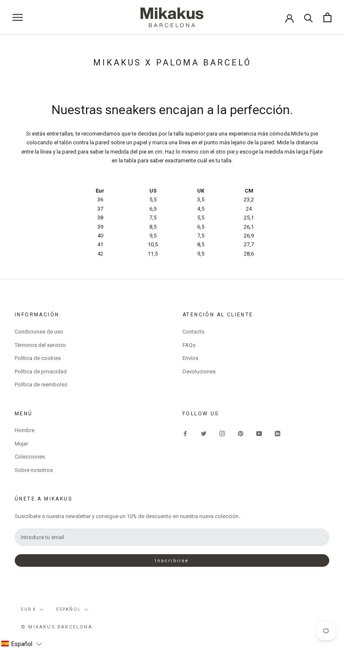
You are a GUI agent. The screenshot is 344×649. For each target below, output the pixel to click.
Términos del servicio (40, 345)
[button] (21, 644)
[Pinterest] (240, 433)
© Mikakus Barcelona (56, 627)
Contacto (193, 331)
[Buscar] (308, 17)
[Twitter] (203, 433)
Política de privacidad (41, 371)
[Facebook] (185, 433)
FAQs (188, 345)
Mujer (21, 443)
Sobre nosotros (34, 470)
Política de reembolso (41, 384)
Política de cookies (38, 358)
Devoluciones (199, 371)
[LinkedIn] (277, 433)
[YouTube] (259, 433)
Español (68, 609)
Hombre (24, 430)
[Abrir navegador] (18, 17)
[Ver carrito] (327, 17)
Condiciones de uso (39, 331)
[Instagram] (222, 433)
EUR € (28, 609)
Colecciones (30, 457)
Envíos (190, 358)
